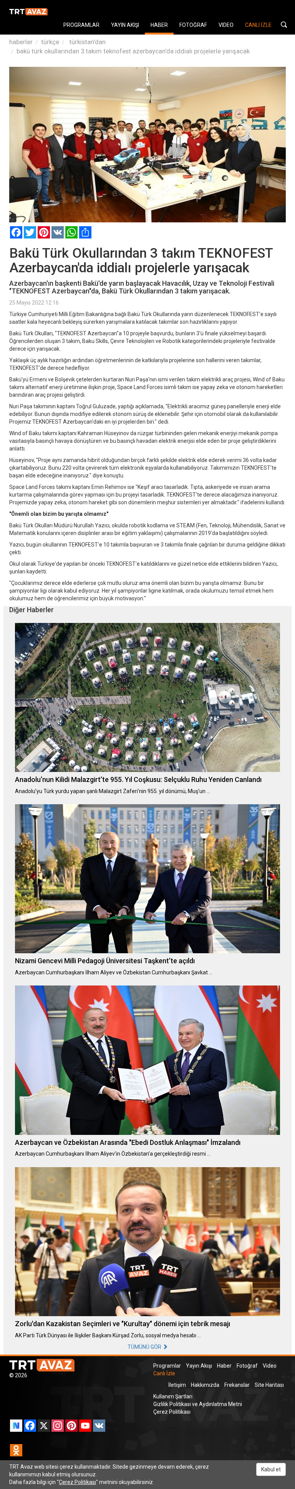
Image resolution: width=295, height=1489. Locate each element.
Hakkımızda (205, 1385)
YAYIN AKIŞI (125, 25)
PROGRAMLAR (81, 25)
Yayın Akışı (199, 1366)
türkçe (50, 42)
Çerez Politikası (172, 1412)
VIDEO (226, 25)
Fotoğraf (247, 1366)
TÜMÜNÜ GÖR (145, 1347)
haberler (21, 42)
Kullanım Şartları (172, 1396)
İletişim (177, 1385)
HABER (159, 25)
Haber (224, 1366)
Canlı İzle (164, 1373)
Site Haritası (269, 1385)
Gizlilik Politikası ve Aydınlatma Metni (197, 1404)
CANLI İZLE (258, 25)
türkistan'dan (87, 42)
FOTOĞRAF (193, 25)
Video (270, 1366)
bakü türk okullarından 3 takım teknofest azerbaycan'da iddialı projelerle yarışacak (133, 51)
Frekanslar (237, 1385)
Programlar (167, 1366)
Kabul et (271, 1469)
